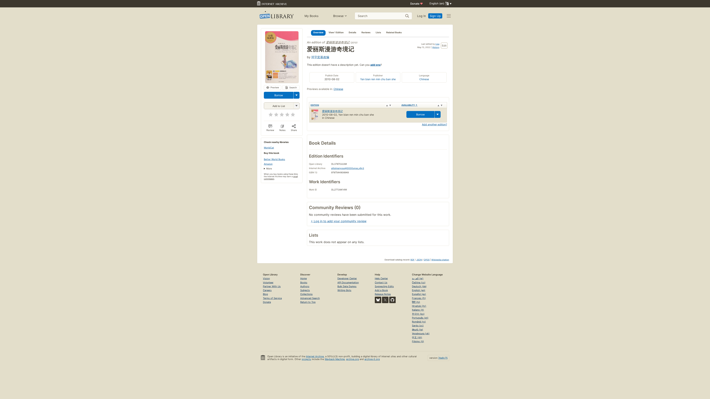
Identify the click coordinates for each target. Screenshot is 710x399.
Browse (338, 16)
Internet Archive (315, 356)
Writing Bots (344, 290)
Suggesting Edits (384, 286)
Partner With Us (272, 286)
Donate (416, 3)
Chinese (424, 79)
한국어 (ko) (418, 314)
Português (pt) (420, 317)
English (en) (418, 290)
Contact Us (381, 282)
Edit (444, 45)
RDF (412, 259)
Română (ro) (419, 321)
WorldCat (269, 147)
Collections (306, 294)
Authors (304, 286)
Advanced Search (310, 298)
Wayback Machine (335, 359)
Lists (378, 32)
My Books (311, 16)
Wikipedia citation (440, 259)
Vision (266, 278)
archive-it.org (372, 359)
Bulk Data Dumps (346, 286)
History (435, 47)
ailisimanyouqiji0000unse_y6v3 (347, 168)
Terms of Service (272, 298)
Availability (409, 105)
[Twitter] (385, 300)
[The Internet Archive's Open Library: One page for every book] (276, 16)
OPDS (427, 259)
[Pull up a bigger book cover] (281, 82)
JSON (419, 259)
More (269, 168)
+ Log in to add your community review (338, 221)
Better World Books (274, 159)
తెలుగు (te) (417, 329)
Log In (421, 16)
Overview (318, 32)
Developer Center (347, 278)
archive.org (352, 359)
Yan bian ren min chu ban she (378, 79)
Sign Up (435, 16)
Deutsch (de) (419, 286)
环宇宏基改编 (320, 57)
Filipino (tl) (418, 341)
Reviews (366, 32)
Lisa (437, 44)
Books (303, 282)
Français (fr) (419, 298)
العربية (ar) (417, 278)
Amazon (268, 164)
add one (375, 64)
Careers (267, 290)
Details (352, 32)
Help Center (381, 278)
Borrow (278, 95)
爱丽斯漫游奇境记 (338, 42)
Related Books (394, 32)
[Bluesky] (378, 300)
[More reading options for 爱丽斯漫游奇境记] (296, 105)
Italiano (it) (418, 309)
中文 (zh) (417, 337)
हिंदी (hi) (416, 302)
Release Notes (383, 294)
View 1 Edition (336, 32)
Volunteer (268, 282)
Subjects (305, 290)
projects (306, 359)
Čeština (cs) (418, 282)
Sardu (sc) (418, 325)
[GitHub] (392, 300)
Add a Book (381, 290)
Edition (315, 105)
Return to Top (308, 302)
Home (303, 278)
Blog (265, 294)
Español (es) (419, 294)
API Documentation (348, 282)
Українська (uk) (421, 333)
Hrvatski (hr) (419, 306)
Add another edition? (434, 124)
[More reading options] (296, 95)
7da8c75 (443, 358)
